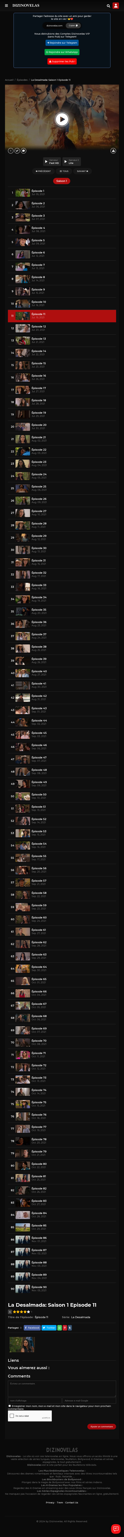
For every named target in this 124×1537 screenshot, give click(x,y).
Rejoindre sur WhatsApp (63, 52)
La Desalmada (80, 1317)
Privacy (50, 1502)
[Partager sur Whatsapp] (59, 1328)
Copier (72, 25)
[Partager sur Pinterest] (65, 1328)
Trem (60, 1502)
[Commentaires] (23, 151)
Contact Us (71, 1502)
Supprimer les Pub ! (63, 61)
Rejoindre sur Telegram (63, 42)
